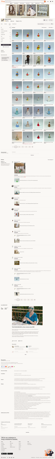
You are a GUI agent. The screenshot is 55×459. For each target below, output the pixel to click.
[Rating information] (4, 21)
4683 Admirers (3, 51)
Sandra (15, 268)
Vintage (32, 3)
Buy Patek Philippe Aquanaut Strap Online (46, 424)
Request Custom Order (6, 44)
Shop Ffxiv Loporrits (43, 427)
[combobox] (24, 1)
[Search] (45, 1)
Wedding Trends (37, 3)
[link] (13, 147)
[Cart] (53, 1)
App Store (4, 453)
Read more (32, 155)
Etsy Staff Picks (16, 3)
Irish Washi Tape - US (3, 424)
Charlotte (15, 284)
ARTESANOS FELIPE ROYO (20, 235)
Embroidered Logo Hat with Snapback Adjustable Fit (20, 428)
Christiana (15, 246)
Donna (15, 231)
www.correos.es (30, 395)
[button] (45, 20)
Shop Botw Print (3, 428)
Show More (27, 432)
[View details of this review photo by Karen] (19, 168)
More (25, 354)
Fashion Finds (27, 3)
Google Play (10, 453)
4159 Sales (2, 50)
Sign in (48, 1)
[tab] (6, 27)
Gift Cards (42, 3)
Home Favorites (22, 3)
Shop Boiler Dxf (30, 424)
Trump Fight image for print (4, 427)
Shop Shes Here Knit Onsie (17, 424)
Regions (53, 457)
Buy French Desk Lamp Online (31, 427)
